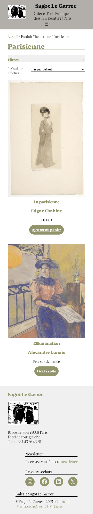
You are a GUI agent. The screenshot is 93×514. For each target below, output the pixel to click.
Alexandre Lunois (46, 352)
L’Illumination (46, 343)
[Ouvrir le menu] (46, 24)
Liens (58, 506)
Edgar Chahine (46, 210)
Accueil (13, 36)
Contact (61, 501)
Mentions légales (29, 506)
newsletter (69, 461)
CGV (48, 506)
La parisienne (46, 201)
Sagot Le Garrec (55, 5)
